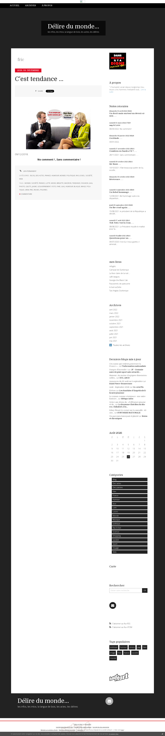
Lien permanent (29, 171)
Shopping (117, 536)
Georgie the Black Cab (118, 280)
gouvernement (44, 186)
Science (116, 532)
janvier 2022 (114, 316)
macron (67, 183)
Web (21, 179)
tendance (76, 183)
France (48, 175)
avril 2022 (113, 310)
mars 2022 (113, 313)
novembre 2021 (115, 320)
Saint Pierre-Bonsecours (120, 384)
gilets (28, 186)
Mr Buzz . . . (115, 164)
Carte (112, 566)
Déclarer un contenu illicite (49, 730)
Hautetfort (88, 724)
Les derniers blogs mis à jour (64, 727)
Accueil (14, 5)
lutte (48, 183)
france (42, 183)
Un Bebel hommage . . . (120, 192)
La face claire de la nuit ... (119, 273)
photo (22, 186)
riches (36, 190)
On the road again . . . (119, 207)
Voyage (116, 548)
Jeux (114, 503)
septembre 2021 (116, 327)
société (89, 175)
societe (135, 653)
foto (54, 186)
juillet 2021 (113, 334)
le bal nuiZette (115, 287)
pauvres (43, 190)
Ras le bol (80, 175)
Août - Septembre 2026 (119, 387)
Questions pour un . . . (120, 238)
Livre (115, 507)
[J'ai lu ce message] (162, 734)
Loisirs (115, 511)
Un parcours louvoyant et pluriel (123, 416)
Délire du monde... (73, 26)
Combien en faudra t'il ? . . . (123, 151)
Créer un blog (78, 724)
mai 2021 (113, 341)
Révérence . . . (116, 179)
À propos (47, 5)
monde (28, 183)
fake (58, 186)
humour (69, 186)
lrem (27, 190)
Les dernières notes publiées (82, 727)
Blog (32, 175)
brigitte (60, 183)
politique (71, 175)
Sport (115, 544)
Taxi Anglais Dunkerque (118, 290)
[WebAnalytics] (82, 1)
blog (122, 730)
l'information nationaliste (134, 366)
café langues (114, 277)
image (83, 186)
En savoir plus (113, 734)
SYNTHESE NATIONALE (128, 413)
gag (91, 183)
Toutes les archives (121, 345)
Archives (30, 5)
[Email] (112, 605)
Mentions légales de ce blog (67, 730)
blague (77, 186)
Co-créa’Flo (138, 387)
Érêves (112, 391)
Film (114, 491)
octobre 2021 (115, 323)
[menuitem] (16, 5)
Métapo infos (127, 399)
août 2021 (113, 330)
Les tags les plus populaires (101, 727)
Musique (116, 519)
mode (53, 183)
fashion (84, 183)
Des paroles (118, 487)
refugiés (112, 266)
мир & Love (114, 125)
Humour (55, 175)
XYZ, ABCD (124, 378)
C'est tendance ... (39, 79)
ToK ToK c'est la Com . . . (121, 223)
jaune (34, 186)
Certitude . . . (115, 138)
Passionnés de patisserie (119, 283)
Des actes (40, 175)
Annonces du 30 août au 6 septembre (126, 381)
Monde (63, 175)
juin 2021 (113, 337)
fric (31, 190)
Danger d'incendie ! (118, 370)
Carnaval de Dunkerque (119, 270)
